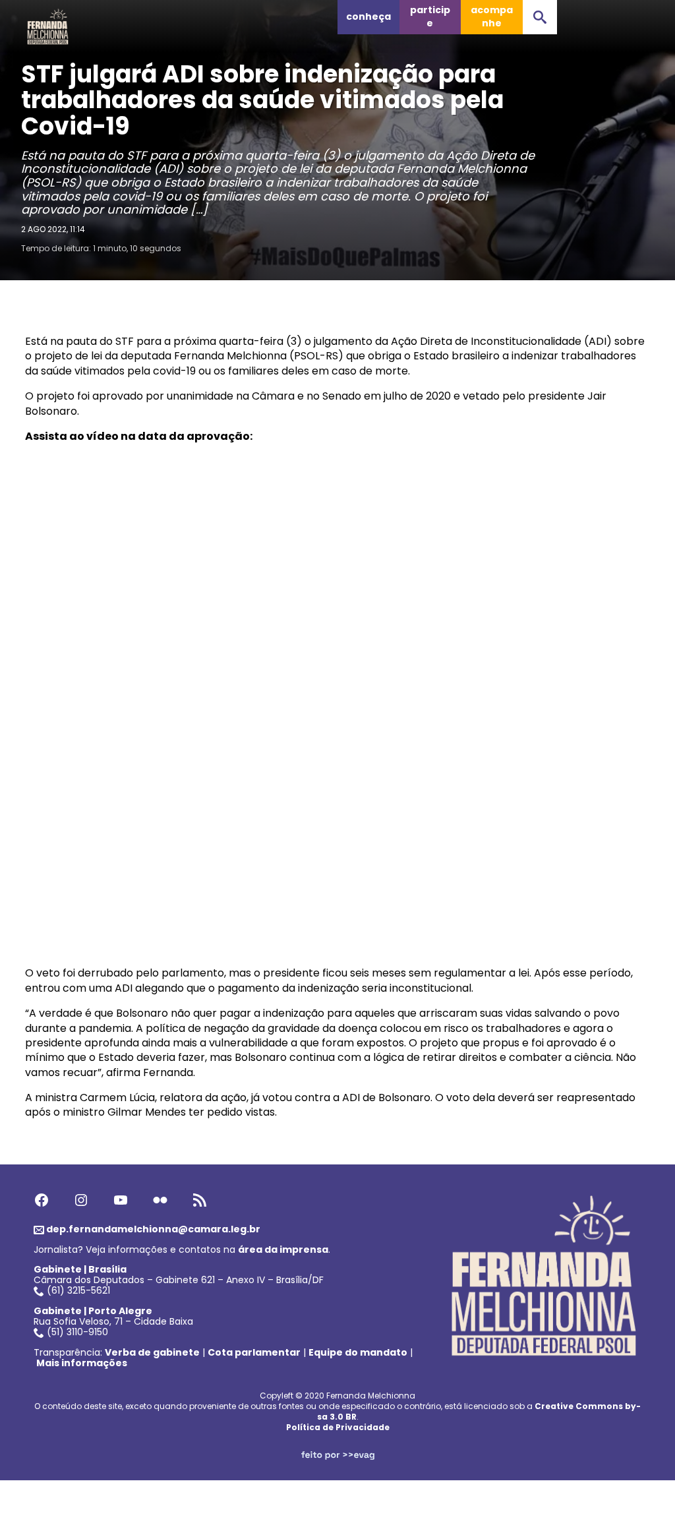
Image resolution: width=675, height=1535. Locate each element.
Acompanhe (492, 16)
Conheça (368, 16)
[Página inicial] (48, 23)
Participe (430, 16)
